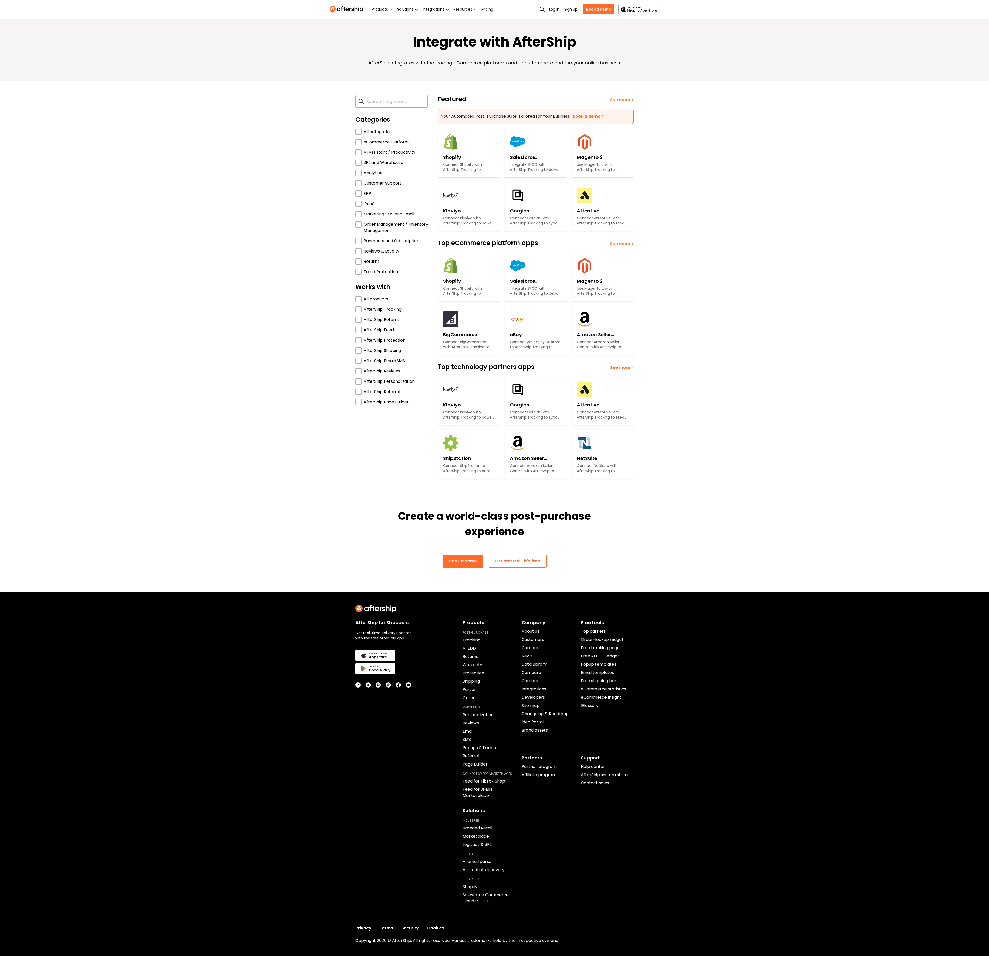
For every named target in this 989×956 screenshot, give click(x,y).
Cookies (435, 928)
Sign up (570, 9)
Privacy (363, 928)
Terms (386, 928)
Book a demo (598, 9)
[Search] (542, 9)
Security (410, 928)
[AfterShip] (348, 9)
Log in (554, 9)
